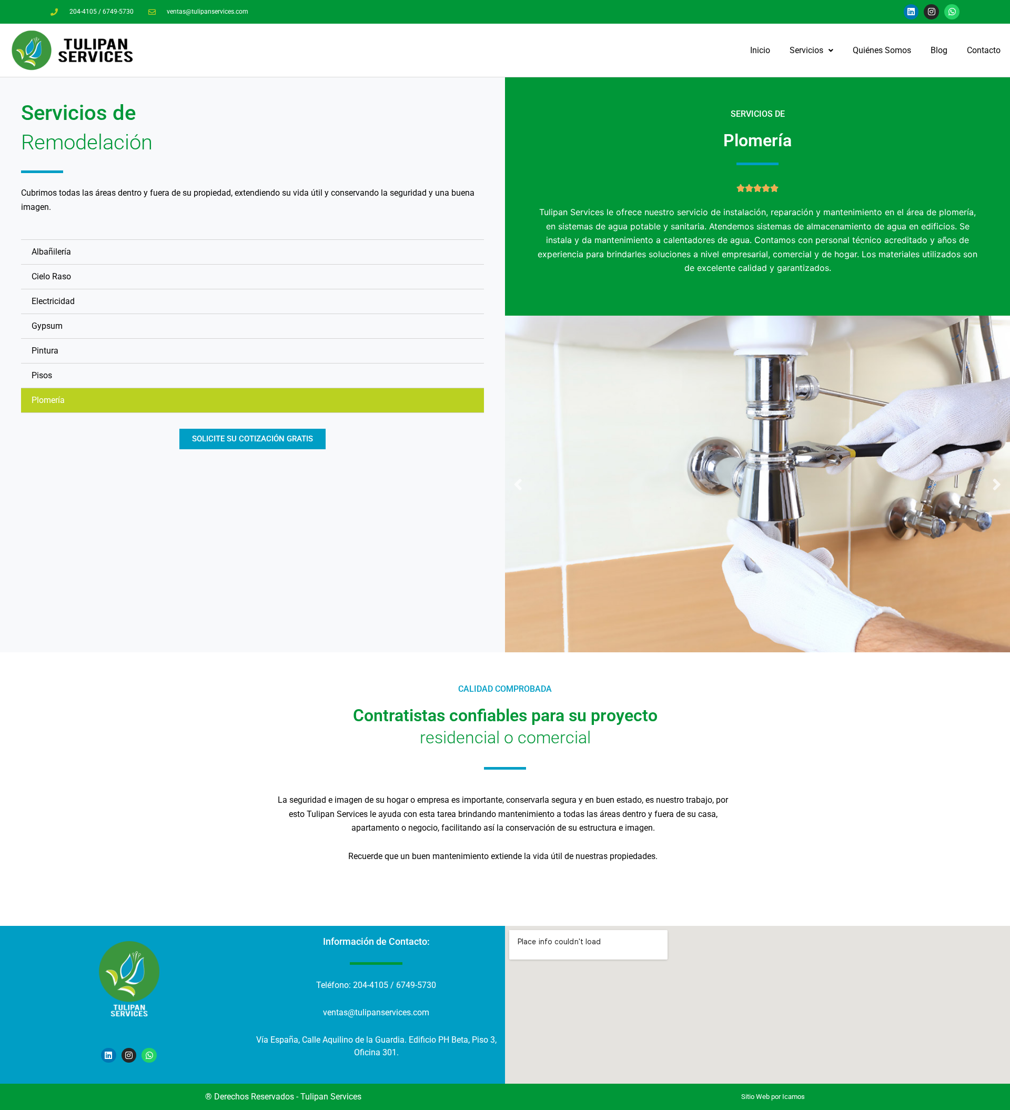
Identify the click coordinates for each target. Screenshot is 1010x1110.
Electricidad (53, 301)
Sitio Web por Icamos (773, 1097)
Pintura (45, 351)
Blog (939, 50)
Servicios (806, 50)
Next (997, 484)
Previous (518, 484)
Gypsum (47, 326)
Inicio (760, 50)
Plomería (48, 400)
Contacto (984, 50)
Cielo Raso (51, 276)
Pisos (42, 375)
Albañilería (51, 252)
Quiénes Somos (882, 50)
